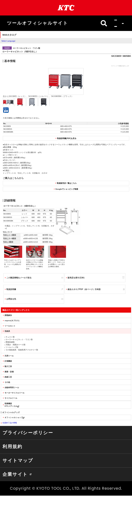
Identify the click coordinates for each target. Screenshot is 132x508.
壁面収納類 (10, 342)
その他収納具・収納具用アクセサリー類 (22, 350)
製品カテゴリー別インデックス (16, 310)
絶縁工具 (8, 377)
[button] (118, 23)
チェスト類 (10, 337)
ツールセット (10, 326)
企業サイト (15, 474)
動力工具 (8, 366)
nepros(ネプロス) (12, 320)
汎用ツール (9, 356)
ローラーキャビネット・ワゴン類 (19, 339)
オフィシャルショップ (14, 417)
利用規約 (12, 446)
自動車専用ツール (12, 387)
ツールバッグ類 (12, 347)
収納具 (7, 331)
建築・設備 (9, 372)
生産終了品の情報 (9, 423)
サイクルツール (11, 398)
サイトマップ (18, 460)
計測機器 (8, 361)
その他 (7, 382)
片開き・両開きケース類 (15, 345)
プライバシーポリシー (28, 432)
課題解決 (8, 315)
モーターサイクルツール (14, 393)
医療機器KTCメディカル (11, 404)
